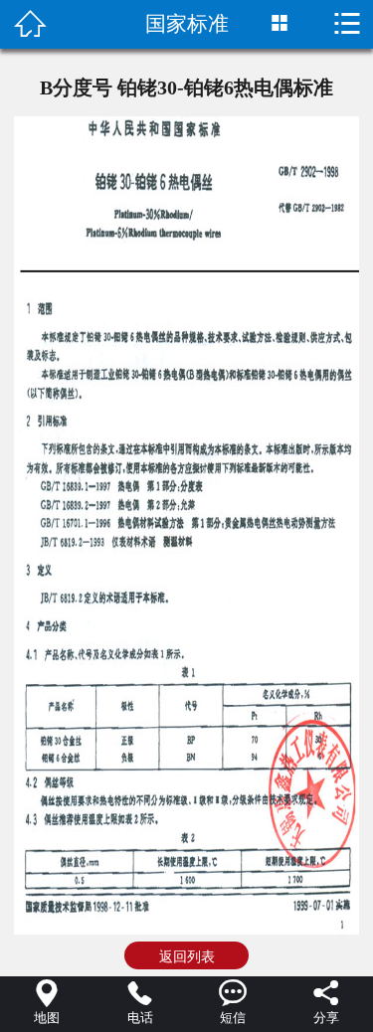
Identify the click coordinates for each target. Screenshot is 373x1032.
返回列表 (187, 956)
